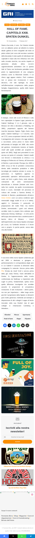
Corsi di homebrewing (21, 518)
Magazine (22, 516)
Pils (2, 271)
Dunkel (7, 315)
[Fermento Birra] (10, 4)
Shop (16, 516)
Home (16, 20)
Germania (13, 24)
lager (19, 318)
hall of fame (9, 318)
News (27, 24)
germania (27, 315)
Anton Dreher (6, 198)
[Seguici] (32, 494)
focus (17, 315)
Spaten (28, 318)
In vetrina (21, 24)
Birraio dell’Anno (7, 520)
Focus (20, 20)
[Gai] (17, 14)
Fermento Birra (13, 41)
